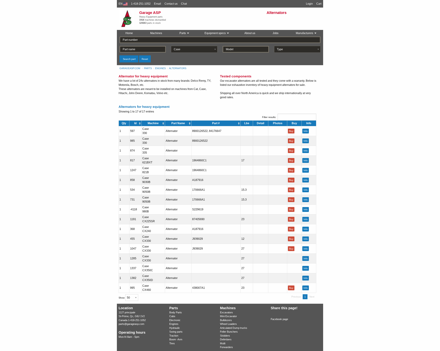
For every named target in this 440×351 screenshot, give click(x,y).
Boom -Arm (175, 339)
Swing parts (176, 331)
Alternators (177, 68)
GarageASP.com (129, 68)
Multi (222, 343)
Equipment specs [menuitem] (215, 33)
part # (216, 123)
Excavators (226, 312)
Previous (296, 296)
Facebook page (279, 319)
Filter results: (269, 117)
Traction (173, 335)
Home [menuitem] (129, 33)
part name (178, 123)
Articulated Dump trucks (233, 327)
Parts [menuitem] (182, 33)
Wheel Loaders (228, 323)
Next (311, 296)
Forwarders (226, 347)
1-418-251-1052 (137, 320)
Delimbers (226, 339)
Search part (129, 59)
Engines (160, 68)
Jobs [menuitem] (275, 33)
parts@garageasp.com (131, 323)
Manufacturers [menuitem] (304, 33)
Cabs (172, 316)
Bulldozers (226, 320)
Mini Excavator (228, 316)
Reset (145, 59)
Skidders (225, 335)
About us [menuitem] (249, 33)
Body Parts (175, 312)
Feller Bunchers (229, 331)
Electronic (174, 320)
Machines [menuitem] (156, 33)
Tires (172, 343)
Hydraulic (174, 327)
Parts (148, 68)
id (135, 123)
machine (153, 123)
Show (122, 297)
